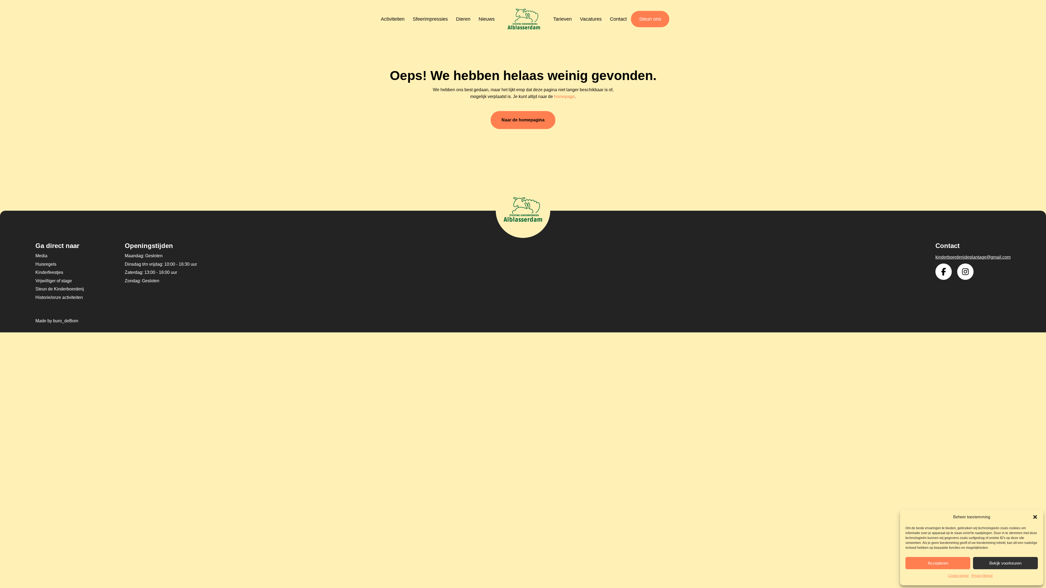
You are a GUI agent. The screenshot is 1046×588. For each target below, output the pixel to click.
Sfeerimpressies (430, 19)
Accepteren (938, 563)
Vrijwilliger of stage (53, 280)
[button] (1035, 517)
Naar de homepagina (523, 120)
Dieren (463, 19)
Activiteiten (393, 19)
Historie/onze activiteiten (59, 297)
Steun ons (650, 19)
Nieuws (487, 19)
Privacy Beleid (982, 576)
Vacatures (591, 19)
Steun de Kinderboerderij (59, 289)
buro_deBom (65, 320)
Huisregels (45, 264)
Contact (618, 19)
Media (41, 255)
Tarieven (562, 19)
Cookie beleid (958, 576)
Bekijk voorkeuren (1005, 563)
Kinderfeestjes (49, 272)
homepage (564, 96)
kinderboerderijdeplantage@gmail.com (973, 257)
